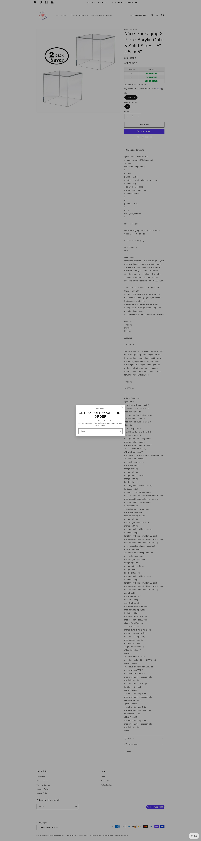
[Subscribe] (120, 431)
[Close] (122, 407)
